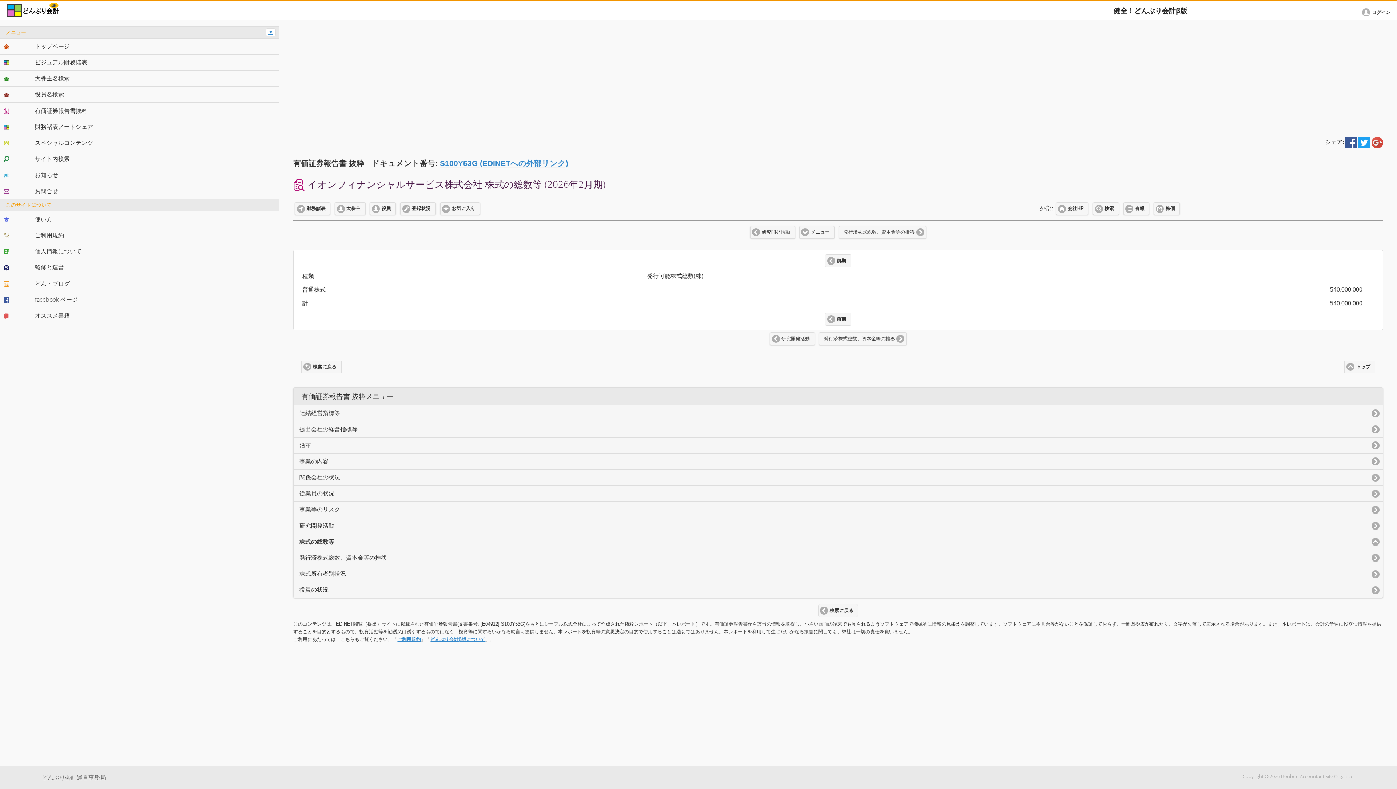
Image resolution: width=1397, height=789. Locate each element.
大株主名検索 (52, 78)
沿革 (305, 445)
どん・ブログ (52, 283)
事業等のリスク (319, 509)
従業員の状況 (316, 493)
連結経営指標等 (319, 413)
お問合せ (46, 191)
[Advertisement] (838, 77)
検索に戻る (325, 366)
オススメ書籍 (52, 316)
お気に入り (463, 208)
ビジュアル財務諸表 (61, 62)
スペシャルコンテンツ (64, 143)
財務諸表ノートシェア (64, 127)
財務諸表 (316, 208)
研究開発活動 (776, 232)
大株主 (353, 208)
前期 (841, 260)
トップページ (52, 46)
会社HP (1076, 208)
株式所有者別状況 (322, 574)
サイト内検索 (52, 159)
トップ (1363, 366)
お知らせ (46, 175)
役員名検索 (49, 94)
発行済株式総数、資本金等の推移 (879, 232)
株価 (1170, 208)
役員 (386, 208)
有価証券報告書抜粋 (61, 111)
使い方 (43, 219)
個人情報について (58, 251)
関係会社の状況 (319, 477)
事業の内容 (314, 461)
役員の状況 (314, 590)
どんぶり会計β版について (457, 639)
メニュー (820, 232)
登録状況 (421, 208)
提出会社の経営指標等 (328, 429)
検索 (1109, 208)
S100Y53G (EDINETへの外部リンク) (504, 163)
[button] (1377, 12)
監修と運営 (49, 267)
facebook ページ (56, 300)
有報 (1140, 208)
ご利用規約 (409, 639)
